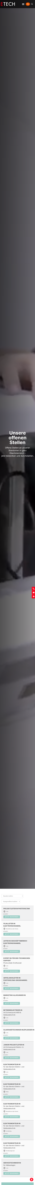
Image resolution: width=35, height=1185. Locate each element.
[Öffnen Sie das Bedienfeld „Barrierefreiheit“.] (31, 1179)
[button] (23, 4)
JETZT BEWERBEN (12, 917)
